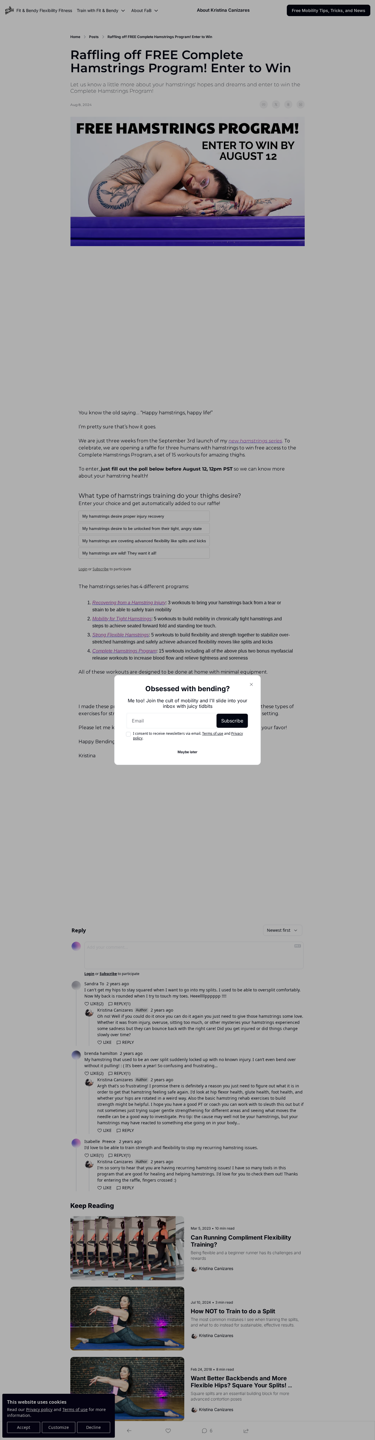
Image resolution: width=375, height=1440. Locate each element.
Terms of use (212, 733)
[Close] (251, 684)
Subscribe (232, 721)
